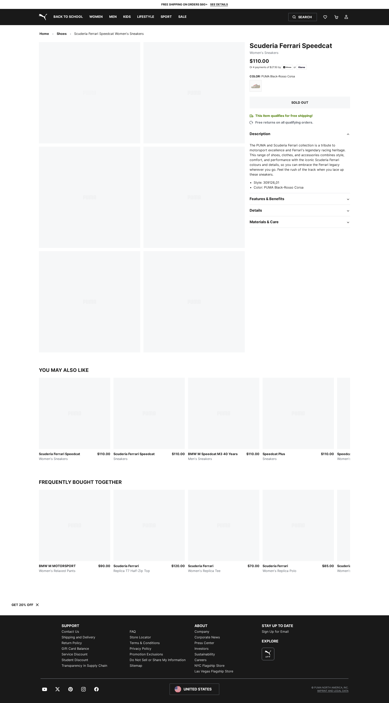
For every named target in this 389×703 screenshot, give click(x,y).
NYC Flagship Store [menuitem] (209, 666)
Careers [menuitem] (200, 660)
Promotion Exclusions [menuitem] (146, 654)
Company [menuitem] (201, 631)
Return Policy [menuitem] (72, 643)
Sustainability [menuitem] (204, 654)
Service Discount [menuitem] (75, 654)
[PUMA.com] (42, 17)
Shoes (62, 34)
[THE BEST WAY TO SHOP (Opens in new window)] (268, 654)
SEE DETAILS (219, 4)
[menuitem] (68, 17)
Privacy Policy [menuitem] (140, 648)
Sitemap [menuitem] (136, 666)
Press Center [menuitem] (204, 643)
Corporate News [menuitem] (207, 637)
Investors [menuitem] (201, 648)
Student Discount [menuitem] (75, 660)
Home (44, 34)
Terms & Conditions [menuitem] (145, 643)
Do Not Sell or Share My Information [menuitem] (158, 660)
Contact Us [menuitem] (70, 631)
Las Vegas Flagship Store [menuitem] (213, 671)
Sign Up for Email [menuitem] (275, 631)
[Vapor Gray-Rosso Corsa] (256, 86)
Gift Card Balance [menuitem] (75, 648)
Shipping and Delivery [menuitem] (78, 637)
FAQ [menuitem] (133, 631)
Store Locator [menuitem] (140, 637)
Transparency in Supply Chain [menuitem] (84, 666)
